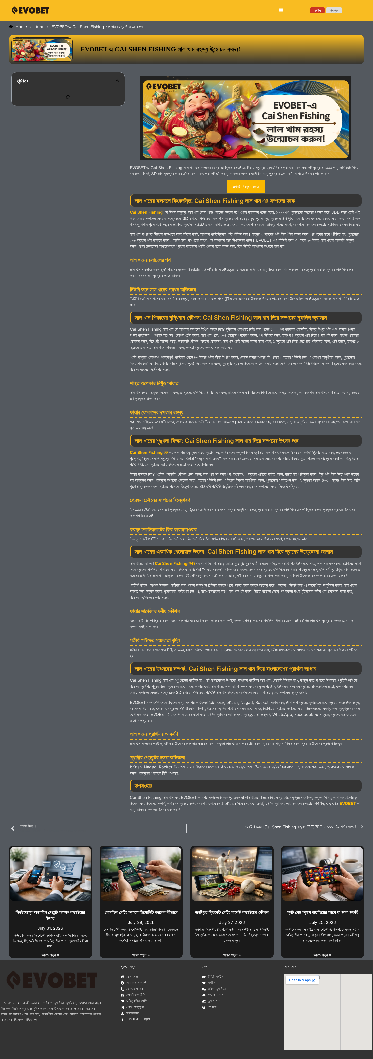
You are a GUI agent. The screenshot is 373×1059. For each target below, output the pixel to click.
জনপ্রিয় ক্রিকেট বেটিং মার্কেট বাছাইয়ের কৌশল (232, 912)
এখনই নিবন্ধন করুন (246, 186)
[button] (281, 10)
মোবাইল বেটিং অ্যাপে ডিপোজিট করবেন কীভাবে (141, 912)
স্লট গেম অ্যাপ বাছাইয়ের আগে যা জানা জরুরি (322, 912)
